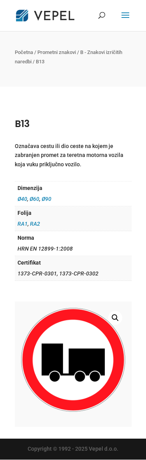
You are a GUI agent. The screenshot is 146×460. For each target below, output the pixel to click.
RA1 (23, 224)
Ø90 (46, 199)
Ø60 (34, 199)
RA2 (35, 224)
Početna (24, 52)
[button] (115, 318)
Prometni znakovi (56, 52)
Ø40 (22, 199)
